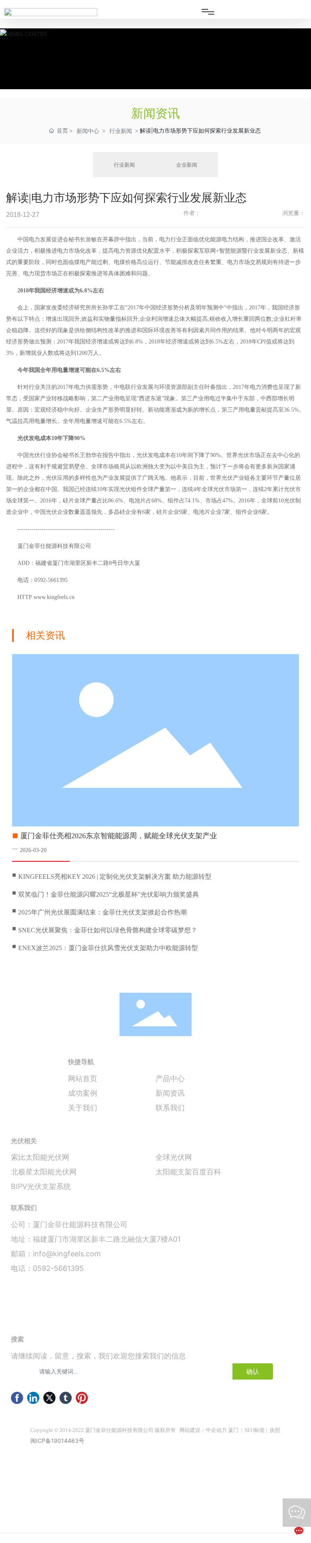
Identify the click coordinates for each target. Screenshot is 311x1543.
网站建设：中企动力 (203, 1430)
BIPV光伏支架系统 (41, 1186)
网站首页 (82, 1078)
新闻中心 (88, 130)
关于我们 (82, 1107)
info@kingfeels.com (67, 1253)
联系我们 (170, 1107)
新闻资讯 (170, 1093)
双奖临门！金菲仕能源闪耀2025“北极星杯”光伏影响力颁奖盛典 (108, 894)
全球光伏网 (174, 1157)
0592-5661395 (58, 1268)
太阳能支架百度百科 (188, 1171)
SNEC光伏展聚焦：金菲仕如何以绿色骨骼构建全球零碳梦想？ (107, 930)
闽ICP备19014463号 (57, 1440)
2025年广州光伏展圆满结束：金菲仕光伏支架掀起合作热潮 (102, 912)
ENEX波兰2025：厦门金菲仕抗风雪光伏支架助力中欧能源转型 (108, 947)
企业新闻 (186, 164)
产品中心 (170, 1078)
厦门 (233, 1430)
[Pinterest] (82, 1398)
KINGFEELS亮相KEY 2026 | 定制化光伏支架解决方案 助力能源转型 (114, 876)
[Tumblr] (66, 1398)
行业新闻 (120, 130)
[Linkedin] (33, 1398)
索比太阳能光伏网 (40, 1157)
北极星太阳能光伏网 (44, 1171)
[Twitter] (49, 1398)
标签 (259, 1430)
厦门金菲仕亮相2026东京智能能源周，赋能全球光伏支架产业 (118, 836)
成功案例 (82, 1093)
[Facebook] (17, 1398)
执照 (275, 1430)
